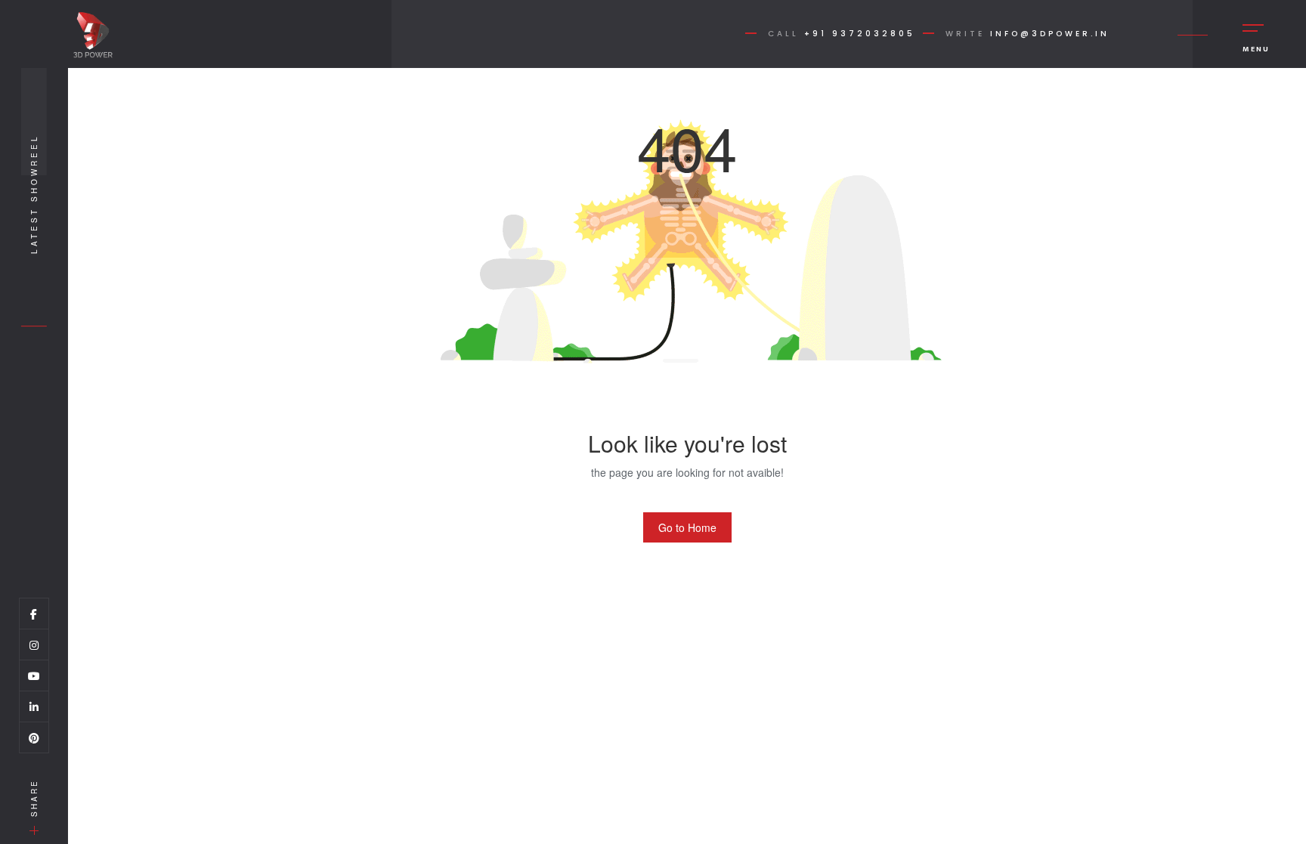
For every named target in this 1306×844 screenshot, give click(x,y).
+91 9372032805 (859, 33)
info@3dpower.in (1049, 33)
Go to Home (687, 527)
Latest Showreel (34, 194)
